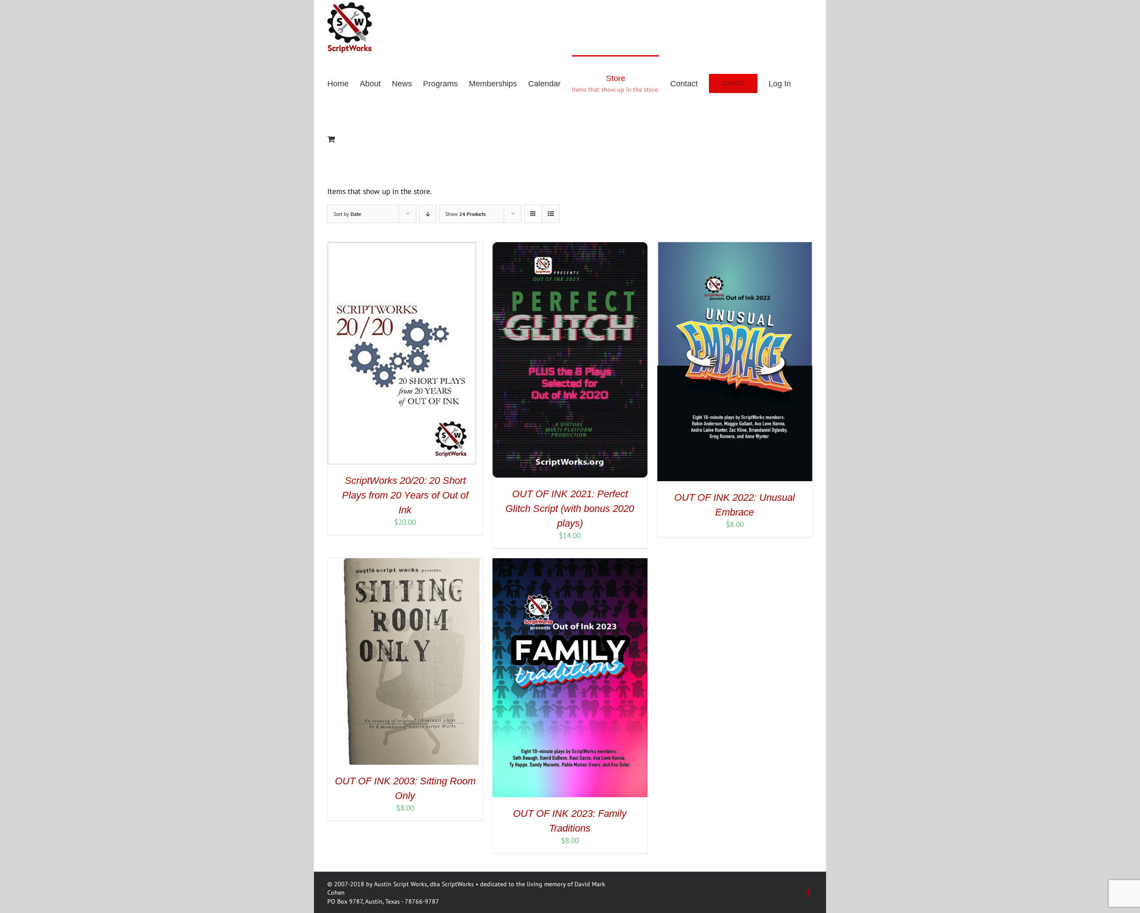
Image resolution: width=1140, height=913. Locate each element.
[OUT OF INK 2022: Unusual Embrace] (734, 247)
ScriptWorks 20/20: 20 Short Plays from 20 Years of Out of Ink (405, 495)
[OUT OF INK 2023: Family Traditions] (570, 563)
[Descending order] (427, 214)
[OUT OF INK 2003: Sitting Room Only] (405, 563)
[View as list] (550, 214)
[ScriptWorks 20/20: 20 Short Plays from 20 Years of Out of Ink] (402, 247)
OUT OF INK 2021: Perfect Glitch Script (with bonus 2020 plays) (569, 508)
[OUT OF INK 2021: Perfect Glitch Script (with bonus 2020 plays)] (570, 247)
